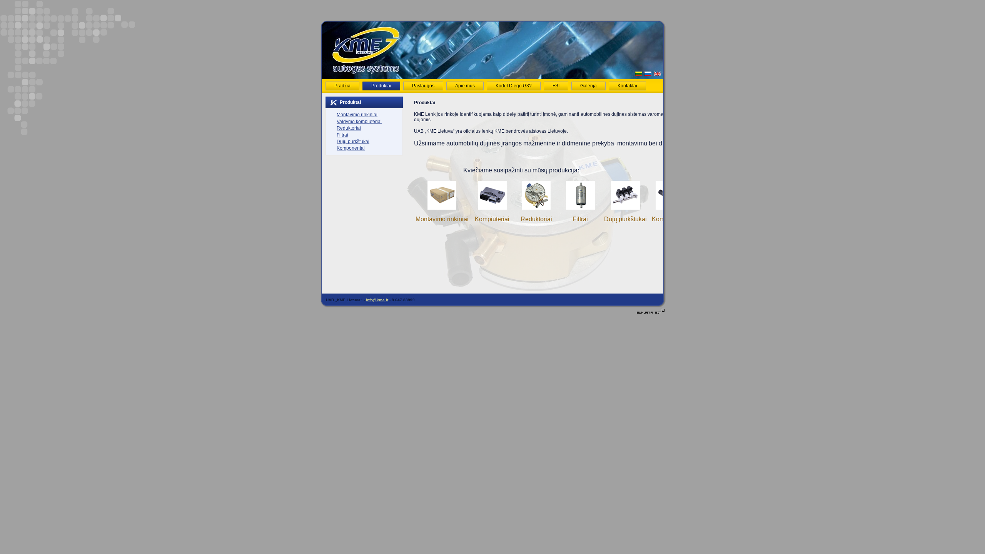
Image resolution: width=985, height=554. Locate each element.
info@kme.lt (377, 300)
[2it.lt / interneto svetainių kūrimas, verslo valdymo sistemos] (650, 313)
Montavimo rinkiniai (442, 219)
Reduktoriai (536, 219)
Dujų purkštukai (625, 219)
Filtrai (580, 219)
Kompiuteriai (492, 219)
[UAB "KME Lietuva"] (365, 72)
